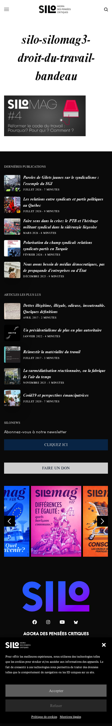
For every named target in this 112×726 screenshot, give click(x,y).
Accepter (56, 690)
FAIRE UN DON (56, 468)
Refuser (56, 705)
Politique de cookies (44, 717)
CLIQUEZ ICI (56, 444)
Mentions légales (70, 717)
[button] (104, 645)
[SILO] (56, 9)
